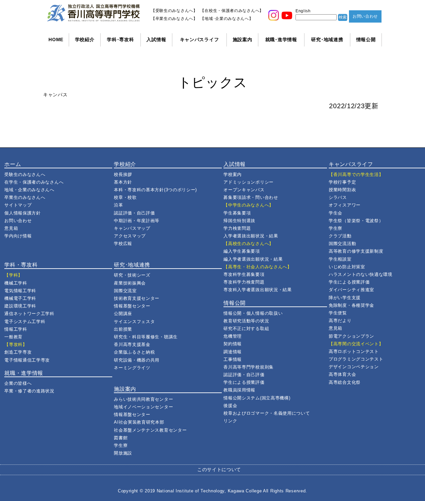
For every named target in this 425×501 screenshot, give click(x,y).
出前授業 (123, 329)
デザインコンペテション (354, 366)
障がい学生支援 (345, 297)
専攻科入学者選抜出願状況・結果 (257, 289)
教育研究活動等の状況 (246, 320)
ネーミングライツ (132, 367)
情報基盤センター (132, 305)
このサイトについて (219, 469)
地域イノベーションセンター (143, 406)
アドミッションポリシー (248, 182)
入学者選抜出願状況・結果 (250, 235)
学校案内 (232, 174)
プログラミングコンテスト (356, 359)
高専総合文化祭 (345, 382)
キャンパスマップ (132, 228)
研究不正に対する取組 (246, 328)
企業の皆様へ (18, 383)
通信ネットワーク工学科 (29, 313)
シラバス (338, 197)
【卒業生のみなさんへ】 (174, 18)
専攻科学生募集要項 (243, 274)
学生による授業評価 (243, 382)
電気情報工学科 (20, 290)
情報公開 (366, 39)
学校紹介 (85, 39)
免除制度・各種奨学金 (351, 305)
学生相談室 (340, 259)
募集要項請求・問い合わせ (250, 197)
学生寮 (121, 445)
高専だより (340, 320)
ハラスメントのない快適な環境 (360, 274)
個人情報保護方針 (22, 212)
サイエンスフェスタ (134, 321)
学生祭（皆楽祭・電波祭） (356, 220)
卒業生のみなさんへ (24, 197)
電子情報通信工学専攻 (27, 360)
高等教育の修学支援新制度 (356, 251)
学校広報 (123, 243)
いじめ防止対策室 (347, 266)
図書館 (121, 437)
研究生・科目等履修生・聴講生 (146, 336)
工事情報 (232, 359)
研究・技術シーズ (132, 275)
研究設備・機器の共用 (136, 360)
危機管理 (232, 336)
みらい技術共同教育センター (143, 399)
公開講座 (123, 313)
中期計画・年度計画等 (136, 220)
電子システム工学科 (24, 321)
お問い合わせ (365, 16)
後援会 (230, 405)
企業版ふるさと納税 (134, 352)
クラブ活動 (340, 235)
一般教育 (13, 336)
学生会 (335, 212)
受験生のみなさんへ (24, 174)
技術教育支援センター (136, 298)
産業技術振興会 (130, 283)
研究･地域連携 (327, 39)
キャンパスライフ (199, 39)
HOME (55, 39)
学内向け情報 (18, 235)
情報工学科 (15, 329)
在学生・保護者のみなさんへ (33, 182)
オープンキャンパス (243, 189)
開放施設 (123, 453)
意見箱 (11, 228)
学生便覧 (338, 312)
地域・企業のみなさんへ (29, 189)
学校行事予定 (342, 182)
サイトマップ (18, 205)
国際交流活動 (342, 243)
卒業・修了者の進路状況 (29, 390)
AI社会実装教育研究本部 (139, 422)
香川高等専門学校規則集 (248, 367)
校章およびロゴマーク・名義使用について (266, 413)
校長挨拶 (123, 174)
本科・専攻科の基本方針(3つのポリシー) (155, 189)
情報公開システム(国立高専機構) (256, 397)
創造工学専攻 (18, 352)
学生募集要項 (237, 212)
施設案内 (242, 39)
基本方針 (123, 182)
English (303, 11)
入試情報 (156, 39)
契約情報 (232, 343)
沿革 (118, 205)
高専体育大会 (342, 374)
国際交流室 (125, 290)
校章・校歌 (125, 197)
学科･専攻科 (120, 39)
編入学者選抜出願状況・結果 (253, 259)
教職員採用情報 (239, 389)
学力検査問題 (237, 228)
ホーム (12, 164)
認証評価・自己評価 (134, 212)
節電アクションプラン (351, 336)
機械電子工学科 (20, 298)
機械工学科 (15, 283)
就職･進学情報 (281, 39)
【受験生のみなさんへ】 (174, 10)
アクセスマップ (130, 235)
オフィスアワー (345, 205)
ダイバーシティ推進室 (351, 289)
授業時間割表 (342, 189)
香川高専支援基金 (132, 344)
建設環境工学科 (20, 305)
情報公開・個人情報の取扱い (253, 313)
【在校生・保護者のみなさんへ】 (232, 10)
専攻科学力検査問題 (243, 282)
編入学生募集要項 (241, 251)
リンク (230, 420)
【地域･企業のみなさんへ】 (226, 18)
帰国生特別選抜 (239, 220)
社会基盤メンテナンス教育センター (150, 430)
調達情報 (232, 351)
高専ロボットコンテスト (354, 351)
